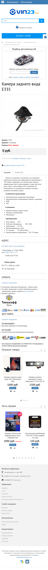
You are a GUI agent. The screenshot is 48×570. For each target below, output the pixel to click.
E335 (22, 165)
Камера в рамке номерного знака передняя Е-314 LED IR (35, 379)
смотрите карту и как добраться (13, 246)
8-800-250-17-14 (11, 252)
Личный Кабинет (7, 533)
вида (18, 165)
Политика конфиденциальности (12, 499)
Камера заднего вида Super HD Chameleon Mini (12, 379)
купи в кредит (28, 291)
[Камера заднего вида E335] (24, 115)
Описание (7, 172)
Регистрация (26, 2)
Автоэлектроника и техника (13, 42)
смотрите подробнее (9, 283)
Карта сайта (6, 513)
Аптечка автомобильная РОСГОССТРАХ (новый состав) (35, 435)
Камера (6, 165)
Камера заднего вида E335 (11, 44)
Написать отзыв (25, 158)
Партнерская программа (10, 522)
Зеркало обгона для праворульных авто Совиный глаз (13, 435)
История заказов (7, 536)
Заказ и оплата (7, 496)
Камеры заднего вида (30, 42)
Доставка (5, 494)
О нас (3, 491)
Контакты (18, 480)
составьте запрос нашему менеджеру (25, 77)
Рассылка (5, 541)
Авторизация (12, 2)
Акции (4, 524)
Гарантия (5, 488)
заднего (13, 165)
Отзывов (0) (19, 172)
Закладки (5, 538)
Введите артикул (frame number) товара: (24, 69)
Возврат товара (7, 510)
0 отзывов (14, 158)
